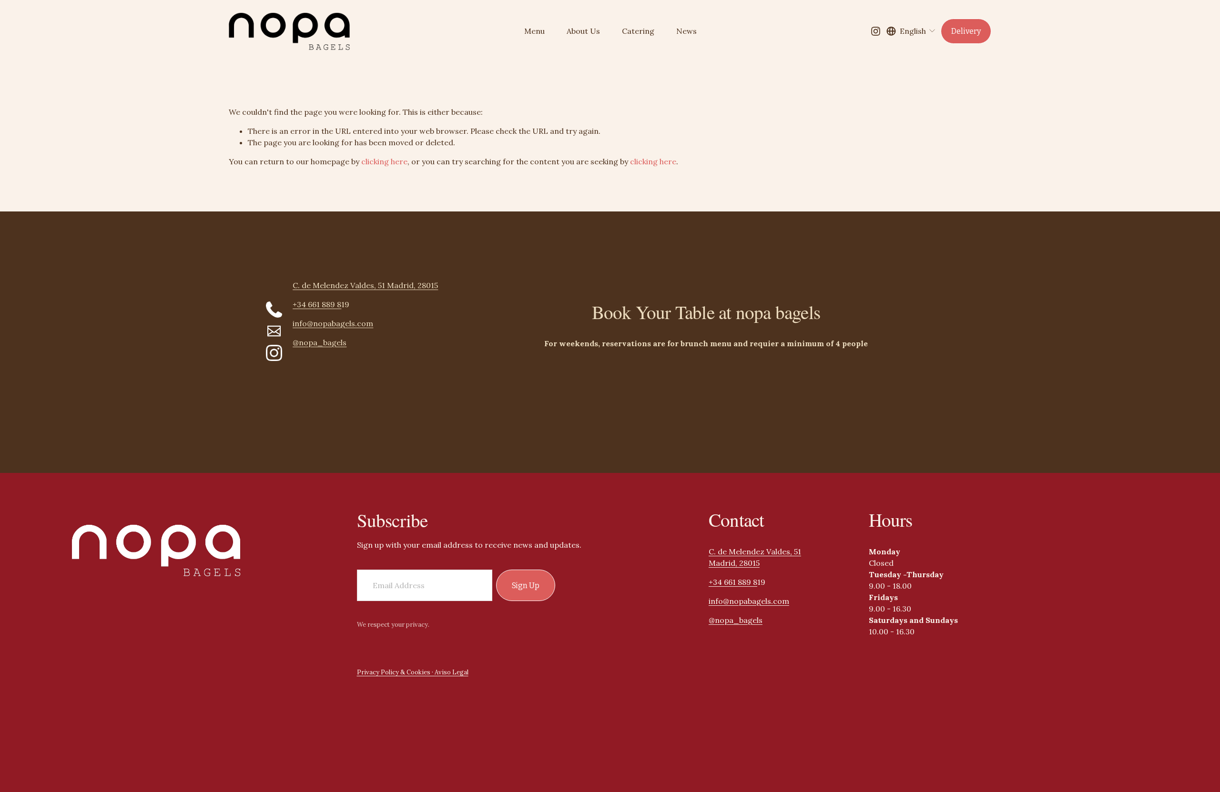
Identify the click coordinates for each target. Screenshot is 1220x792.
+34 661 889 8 (733, 582)
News (686, 31)
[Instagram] (875, 31)
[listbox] (911, 30)
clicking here (384, 161)
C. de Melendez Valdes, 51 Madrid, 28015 (755, 557)
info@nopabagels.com (749, 601)
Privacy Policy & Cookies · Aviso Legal (412, 672)
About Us (583, 31)
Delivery (966, 31)
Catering (638, 31)
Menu (534, 31)
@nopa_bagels (735, 620)
